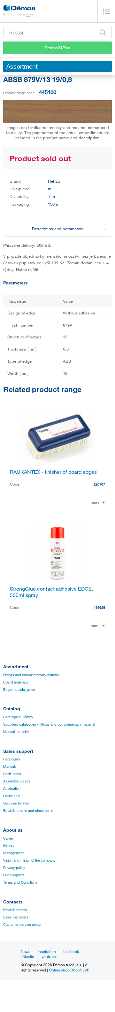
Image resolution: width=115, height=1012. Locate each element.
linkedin (27, 956)
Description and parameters (58, 228)
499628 (99, 607)
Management (13, 853)
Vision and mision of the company (29, 860)
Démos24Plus (57, 47)
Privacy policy (14, 867)
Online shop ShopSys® (69, 969)
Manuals (10, 766)
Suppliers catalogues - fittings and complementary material (49, 724)
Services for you (16, 803)
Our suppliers (14, 875)
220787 (99, 484)
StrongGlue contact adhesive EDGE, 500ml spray (51, 591)
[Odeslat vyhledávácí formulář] (102, 32)
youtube (49, 956)
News (25, 951)
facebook (71, 951)
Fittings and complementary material (31, 675)
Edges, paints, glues (19, 689)
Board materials (15, 682)
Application (11, 788)
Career (8, 838)
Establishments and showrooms (28, 810)
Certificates (12, 774)
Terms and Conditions (20, 882)
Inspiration (47, 951)
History (8, 845)
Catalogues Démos (18, 717)
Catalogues (12, 759)
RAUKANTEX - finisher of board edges (53, 472)
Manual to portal (15, 731)
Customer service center (22, 924)
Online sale (11, 796)
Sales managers (15, 917)
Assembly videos (16, 781)
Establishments (15, 910)
